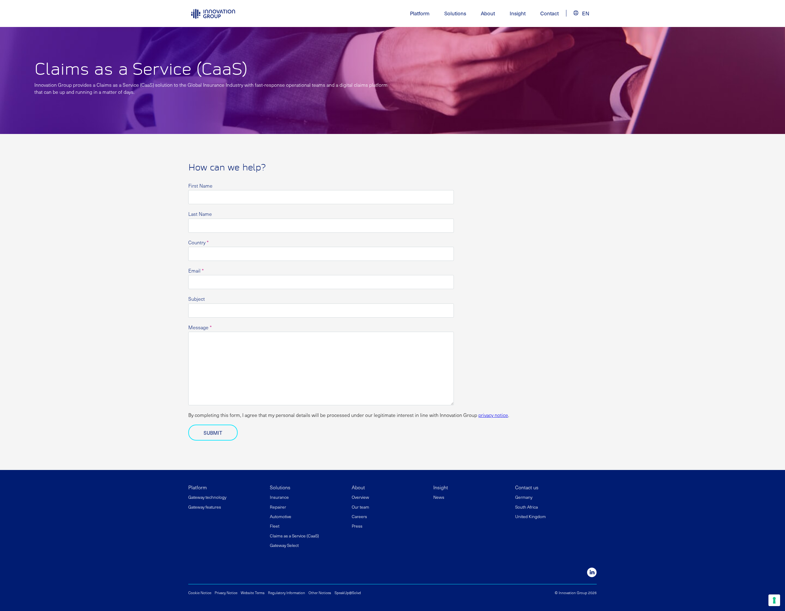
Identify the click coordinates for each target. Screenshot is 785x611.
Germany (523, 497)
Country (198, 242)
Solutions (280, 487)
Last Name (200, 213)
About (358, 487)
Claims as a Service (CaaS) (294, 536)
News (438, 497)
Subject (196, 298)
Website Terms (253, 592)
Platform (197, 487)
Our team (360, 507)
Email (196, 270)
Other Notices (319, 592)
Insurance (279, 497)
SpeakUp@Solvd (348, 592)
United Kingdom (530, 516)
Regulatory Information (286, 592)
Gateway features (204, 507)
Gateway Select (284, 545)
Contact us (526, 487)
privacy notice (493, 414)
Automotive (280, 516)
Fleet (274, 526)
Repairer (278, 507)
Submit (213, 432)
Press (357, 526)
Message (200, 327)
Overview (360, 497)
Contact (549, 13)
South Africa (526, 507)
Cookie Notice (199, 592)
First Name (200, 185)
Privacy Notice (226, 592)
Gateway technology (207, 497)
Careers (359, 516)
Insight (518, 13)
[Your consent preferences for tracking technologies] (774, 600)
